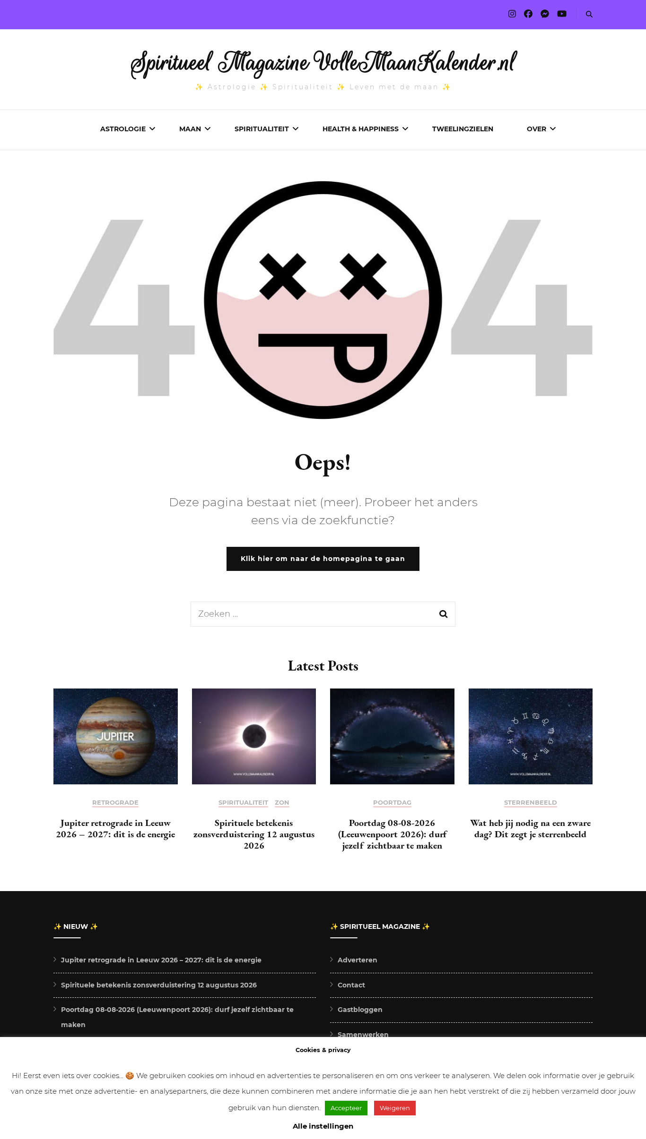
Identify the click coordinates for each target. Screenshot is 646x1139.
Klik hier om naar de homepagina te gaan (323, 558)
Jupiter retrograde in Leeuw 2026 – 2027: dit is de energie (115, 828)
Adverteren (357, 960)
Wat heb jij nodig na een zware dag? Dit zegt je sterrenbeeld (530, 828)
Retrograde (115, 802)
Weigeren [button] (395, 1108)
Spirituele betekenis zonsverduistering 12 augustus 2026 (253, 833)
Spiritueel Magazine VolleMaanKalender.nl (323, 62)
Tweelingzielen (462, 129)
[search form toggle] (589, 14)
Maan (190, 129)
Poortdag (392, 802)
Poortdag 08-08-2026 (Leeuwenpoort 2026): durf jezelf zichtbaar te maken (392, 833)
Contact (351, 985)
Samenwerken (363, 1034)
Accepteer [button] (346, 1108)
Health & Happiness (361, 129)
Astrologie (123, 129)
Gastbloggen (360, 1009)
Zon (282, 802)
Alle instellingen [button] (323, 1126)
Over (536, 129)
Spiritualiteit (262, 129)
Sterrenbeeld (530, 802)
